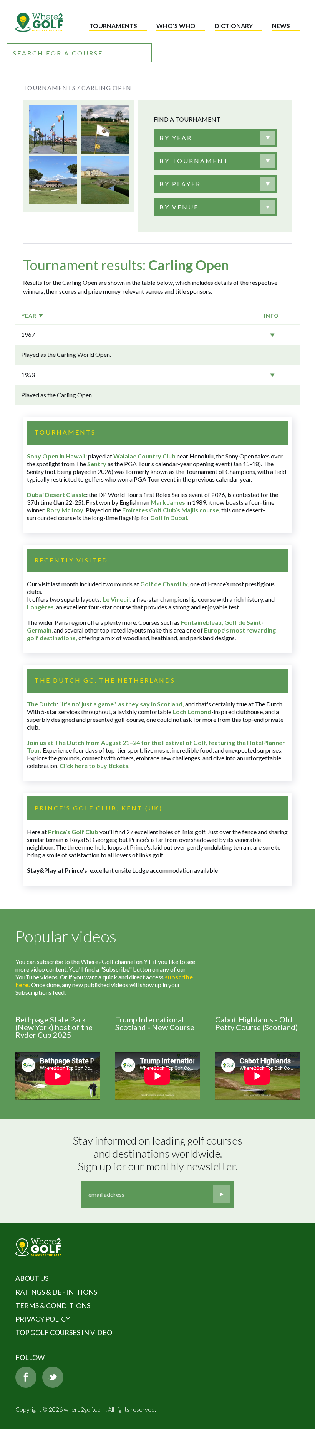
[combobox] (215, 138)
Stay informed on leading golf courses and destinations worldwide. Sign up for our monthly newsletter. (158, 1153)
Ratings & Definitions (56, 1292)
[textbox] (175, 138)
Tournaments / (51, 87)
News (281, 25)
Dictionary (234, 25)
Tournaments (113, 25)
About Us (31, 1278)
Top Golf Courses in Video (63, 1332)
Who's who (176, 25)
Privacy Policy (42, 1319)
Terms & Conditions (52, 1305)
